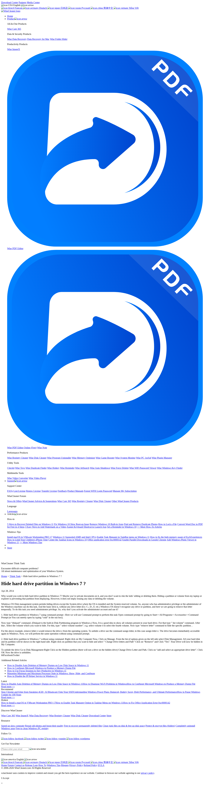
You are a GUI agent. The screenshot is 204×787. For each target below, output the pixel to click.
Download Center (9, 2)
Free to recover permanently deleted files (83, 725)
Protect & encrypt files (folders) (160, 725)
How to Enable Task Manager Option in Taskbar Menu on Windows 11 (89, 702)
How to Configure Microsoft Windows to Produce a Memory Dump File (41, 668)
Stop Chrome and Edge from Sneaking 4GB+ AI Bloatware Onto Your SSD (37, 692)
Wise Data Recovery (39, 715)
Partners (22, 2)
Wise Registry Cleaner (59, 715)
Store (9, 548)
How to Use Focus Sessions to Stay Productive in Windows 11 (36, 670)
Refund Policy (90, 765)
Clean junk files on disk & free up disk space (124, 725)
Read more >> (8, 686)
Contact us (19, 765)
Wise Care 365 (8, 715)
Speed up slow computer (12, 725)
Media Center (33, 2)
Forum (11, 765)
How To (42, 765)
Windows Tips (53, 765)
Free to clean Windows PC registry (32, 728)
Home (4, 576)
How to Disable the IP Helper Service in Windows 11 (32, 676)
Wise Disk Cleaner (79, 715)
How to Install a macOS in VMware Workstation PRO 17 (28, 702)
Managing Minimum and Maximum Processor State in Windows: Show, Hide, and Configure (51, 673)
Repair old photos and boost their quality (44, 725)
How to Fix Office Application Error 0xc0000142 (146, 702)
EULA (101, 765)
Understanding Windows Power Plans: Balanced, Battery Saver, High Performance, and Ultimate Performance (125, 692)
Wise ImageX (22, 715)
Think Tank (15, 576)
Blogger (65, 765)
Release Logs (31, 765)
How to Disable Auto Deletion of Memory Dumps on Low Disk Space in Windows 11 (48, 665)
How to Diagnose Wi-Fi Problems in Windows (105, 684)
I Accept (5, 778)
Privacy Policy (76, 765)
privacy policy (147, 773)
